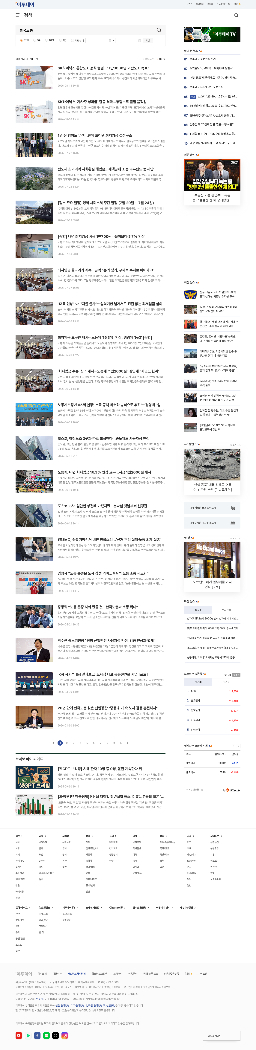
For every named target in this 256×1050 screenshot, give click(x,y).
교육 (189, 848)
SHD (193, 690)
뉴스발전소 (44, 907)
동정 (189, 879)
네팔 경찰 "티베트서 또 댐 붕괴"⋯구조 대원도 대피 (218, 143)
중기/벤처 (90, 885)
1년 (64, 40)
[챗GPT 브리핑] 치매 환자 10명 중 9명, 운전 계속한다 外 (100, 769)
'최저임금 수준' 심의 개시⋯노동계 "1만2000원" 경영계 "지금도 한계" (108, 371)
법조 (189, 842)
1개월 (52, 40)
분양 (64, 860)
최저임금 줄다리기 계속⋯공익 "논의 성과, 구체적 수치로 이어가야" (106, 270)
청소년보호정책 (99, 973)
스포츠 (19, 944)
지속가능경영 (186, 907)
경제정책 (113, 842)
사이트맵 (202, 973)
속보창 (210, 4)
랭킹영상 (66, 920)
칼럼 (212, 873)
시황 (18, 848)
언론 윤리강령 (62, 1005)
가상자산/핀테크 (46, 873)
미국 (135, 854)
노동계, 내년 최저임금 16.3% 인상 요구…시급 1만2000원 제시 (104, 472)
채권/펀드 (20, 879)
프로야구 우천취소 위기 (203, 59)
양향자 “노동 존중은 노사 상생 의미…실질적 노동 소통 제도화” (103, 573)
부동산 (65, 835)
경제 (111, 835)
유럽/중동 (137, 873)
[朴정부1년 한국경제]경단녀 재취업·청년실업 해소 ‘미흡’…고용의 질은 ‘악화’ (113, 796)
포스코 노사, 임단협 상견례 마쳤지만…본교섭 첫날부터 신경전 (102, 506)
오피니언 (214, 835)
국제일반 (137, 848)
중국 (135, 860)
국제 (135, 835)
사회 (189, 835)
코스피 (198, 682)
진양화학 (195, 729)
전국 (189, 867)
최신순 (162, 58)
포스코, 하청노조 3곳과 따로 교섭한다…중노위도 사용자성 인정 (103, 438)
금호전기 (195, 700)
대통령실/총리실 (167, 842)
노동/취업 (191, 860)
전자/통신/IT (92, 848)
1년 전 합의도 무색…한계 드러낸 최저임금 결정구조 (95, 135)
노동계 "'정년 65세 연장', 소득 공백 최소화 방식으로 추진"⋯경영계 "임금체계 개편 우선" (122, 405)
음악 (18, 932)
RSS (236, 4)
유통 (88, 873)
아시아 (136, 867)
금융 (41, 835)
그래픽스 (43, 926)
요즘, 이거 (43, 920)
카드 (41, 867)
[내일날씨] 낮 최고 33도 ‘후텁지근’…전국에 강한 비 (218, 105)
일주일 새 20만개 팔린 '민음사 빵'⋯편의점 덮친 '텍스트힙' (222, 124)
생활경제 (113, 854)
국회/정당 (164, 848)
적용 (148, 40)
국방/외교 (164, 854)
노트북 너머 (215, 879)
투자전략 (226, 609)
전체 (26, 40)
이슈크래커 (44, 913)
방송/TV (20, 920)
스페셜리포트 (92, 907)
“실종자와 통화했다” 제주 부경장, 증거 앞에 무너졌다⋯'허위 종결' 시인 (219, 370)
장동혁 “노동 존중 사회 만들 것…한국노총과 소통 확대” (98, 607)
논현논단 (214, 842)
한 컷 (41, 932)
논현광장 (214, 848)
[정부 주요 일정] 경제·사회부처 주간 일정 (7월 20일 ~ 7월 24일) (106, 203)
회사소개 (42, 973)
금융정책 (43, 842)
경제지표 (113, 848)
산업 (88, 835)
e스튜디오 (67, 913)
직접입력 (79, 40)
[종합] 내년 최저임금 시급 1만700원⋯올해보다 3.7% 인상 (101, 236)
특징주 (198, 609)
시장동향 (66, 842)
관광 (18, 913)
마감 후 (213, 867)
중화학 (89, 860)
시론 (212, 854)
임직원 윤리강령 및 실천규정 (100, 1005)
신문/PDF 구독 (223, 4)
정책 (64, 854)
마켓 (18, 835)
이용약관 (57, 973)
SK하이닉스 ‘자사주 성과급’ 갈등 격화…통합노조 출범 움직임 (102, 102)
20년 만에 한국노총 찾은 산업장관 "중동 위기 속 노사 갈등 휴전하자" (108, 708)
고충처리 (117, 973)
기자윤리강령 (78, 1005)
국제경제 (137, 842)
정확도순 (149, 58)
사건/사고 (191, 854)
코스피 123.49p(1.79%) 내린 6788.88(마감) (220, 96)
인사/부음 (191, 873)
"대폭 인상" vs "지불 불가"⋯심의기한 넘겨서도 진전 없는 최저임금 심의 (110, 304)
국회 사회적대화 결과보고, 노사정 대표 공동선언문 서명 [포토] (103, 674)
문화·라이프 (22, 907)
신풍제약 (195, 719)
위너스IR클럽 (139, 907)
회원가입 (200, 4)
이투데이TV (68, 907)
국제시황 (20, 891)
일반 (18, 897)
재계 (88, 842)
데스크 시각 (215, 860)
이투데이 (40, 998)
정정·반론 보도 (150, 973)
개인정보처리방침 (77, 973)
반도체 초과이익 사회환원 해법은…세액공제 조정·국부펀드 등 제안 (105, 169)
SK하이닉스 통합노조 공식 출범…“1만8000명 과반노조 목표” (103, 68)
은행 (41, 848)
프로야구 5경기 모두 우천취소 (206, 87)
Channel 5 (116, 907)
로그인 (189, 4)
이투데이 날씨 (163, 907)
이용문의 (132, 973)
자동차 (89, 854)
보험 (41, 854)
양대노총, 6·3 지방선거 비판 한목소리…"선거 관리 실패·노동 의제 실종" (109, 539)
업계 (64, 848)
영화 (18, 926)
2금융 (42, 860)
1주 (38, 40)
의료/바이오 (91, 879)
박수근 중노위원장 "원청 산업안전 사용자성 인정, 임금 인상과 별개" (106, 640)
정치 (162, 835)
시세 (18, 854)
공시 (18, 842)
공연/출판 (20, 938)
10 (121, 742)
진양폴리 (195, 710)
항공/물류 (90, 867)
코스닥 (226, 682)
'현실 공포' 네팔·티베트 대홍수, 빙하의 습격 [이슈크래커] (221, 77)
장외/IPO (20, 860)
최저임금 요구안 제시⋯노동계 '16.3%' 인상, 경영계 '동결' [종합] (105, 337)
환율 (18, 885)
